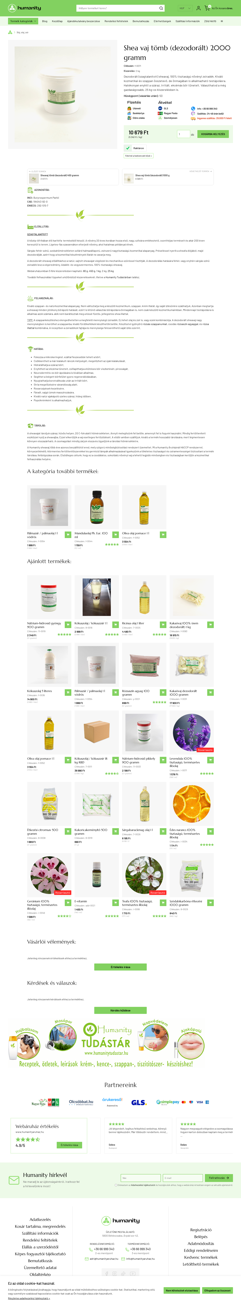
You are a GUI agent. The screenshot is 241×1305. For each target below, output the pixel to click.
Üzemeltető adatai (40, 1267)
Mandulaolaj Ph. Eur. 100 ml (91, 535)
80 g (85, 270)
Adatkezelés (40, 1219)
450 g (92, 270)
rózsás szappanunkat (155, 323)
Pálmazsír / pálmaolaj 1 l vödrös (42, 535)
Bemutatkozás (141, 21)
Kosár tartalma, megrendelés (40, 1226)
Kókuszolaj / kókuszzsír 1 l (91, 623)
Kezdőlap (57, 21)
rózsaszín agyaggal (187, 323)
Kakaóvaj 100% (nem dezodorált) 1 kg (184, 625)
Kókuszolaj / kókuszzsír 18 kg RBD (91, 760)
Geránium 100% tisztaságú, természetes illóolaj (42, 904)
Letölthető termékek (201, 1264)
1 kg (98, 270)
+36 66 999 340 (104, 1249)
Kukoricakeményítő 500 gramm (91, 831)
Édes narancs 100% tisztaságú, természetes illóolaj (185, 833)
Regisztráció (200, 1229)
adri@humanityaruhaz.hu (104, 1258)
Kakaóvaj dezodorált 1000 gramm (183, 692)
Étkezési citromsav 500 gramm (42, 831)
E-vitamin (81, 901)
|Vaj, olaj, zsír (23, 32)
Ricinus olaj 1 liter (133, 623)
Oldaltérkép (40, 1274)
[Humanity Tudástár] (106, 1042)
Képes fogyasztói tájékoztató (40, 1253)
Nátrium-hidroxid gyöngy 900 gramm (44, 625)
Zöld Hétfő (210, 21)
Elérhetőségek (162, 21)
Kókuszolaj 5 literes (39, 691)
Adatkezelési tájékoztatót (143, 1185)
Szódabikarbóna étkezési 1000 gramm (186, 903)
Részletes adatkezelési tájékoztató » (29, 1298)
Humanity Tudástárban (118, 277)
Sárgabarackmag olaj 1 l (137, 830)
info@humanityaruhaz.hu (140, 1258)
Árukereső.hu (112, 1106)
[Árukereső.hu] (112, 1100)
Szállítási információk (188, 21)
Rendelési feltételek (116, 21)
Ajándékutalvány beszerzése (83, 21)
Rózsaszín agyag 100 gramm (136, 692)
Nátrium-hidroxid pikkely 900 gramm (138, 760)
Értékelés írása (120, 967)
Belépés (201, 1236)
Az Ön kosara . (222, 8)
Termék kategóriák (23, 21)
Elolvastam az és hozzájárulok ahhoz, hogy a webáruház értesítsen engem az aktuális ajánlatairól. (175, 1185)
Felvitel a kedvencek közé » (138, 155)
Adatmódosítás (201, 1243)
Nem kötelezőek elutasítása (182, 1290)
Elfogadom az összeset (217, 1290)
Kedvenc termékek (201, 1257)
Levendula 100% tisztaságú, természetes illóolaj (185, 762)
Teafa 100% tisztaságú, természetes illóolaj (137, 903)
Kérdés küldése (120, 1010)
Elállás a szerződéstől (40, 1247)
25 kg (111, 270)
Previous (91, 1135)
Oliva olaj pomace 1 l (135, 533)
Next (229, 1135)
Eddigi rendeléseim (201, 1250)
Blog (44, 21)
